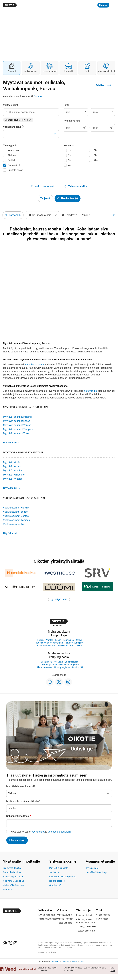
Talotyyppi (9, 145)
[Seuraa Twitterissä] (59, 682)
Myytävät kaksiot (12, 466)
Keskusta (58, 662)
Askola (79, 645)
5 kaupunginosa (44, 667)
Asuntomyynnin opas (13, 876)
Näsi (59, 664)
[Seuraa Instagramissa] (68, 682)
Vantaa (49, 640)
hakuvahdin (90, 390)
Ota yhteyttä (55, 885)
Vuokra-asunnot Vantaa (16, 515)
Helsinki (40, 640)
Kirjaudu (103, 5)
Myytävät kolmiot (12, 470)
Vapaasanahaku (12, 126)
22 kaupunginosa (62, 667)
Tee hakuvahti (92, 868)
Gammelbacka (72, 662)
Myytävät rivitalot (12, 478)
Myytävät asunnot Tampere (18, 429)
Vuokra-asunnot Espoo (15, 511)
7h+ (96, 160)
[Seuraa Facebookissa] (50, 682)
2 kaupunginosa (48, 664)
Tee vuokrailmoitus (12, 872)
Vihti (54, 645)
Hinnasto (7, 889)
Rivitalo (12, 155)
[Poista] (30, 120)
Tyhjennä (45, 198)
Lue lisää (112, 969)
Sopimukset (55, 872)
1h (69, 150)
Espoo (58, 640)
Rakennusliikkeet (57, 881)
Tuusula (39, 643)
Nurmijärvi (78, 643)
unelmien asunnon (34, 364)
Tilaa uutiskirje (17, 840)
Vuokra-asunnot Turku (15, 524)
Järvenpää (58, 643)
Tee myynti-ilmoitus (12, 868)
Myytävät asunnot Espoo (16, 420)
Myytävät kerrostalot (14, 474)
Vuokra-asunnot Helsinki (16, 507)
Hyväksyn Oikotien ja (41, 831)
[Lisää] (55, 134)
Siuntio (70, 645)
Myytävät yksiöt (11, 462)
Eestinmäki (77, 667)
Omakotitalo (14, 165)
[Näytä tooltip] (23, 127)
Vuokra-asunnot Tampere (16, 520)
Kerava (79, 640)
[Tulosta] (114, 215)
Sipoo (48, 643)
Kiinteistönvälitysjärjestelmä (62, 876)
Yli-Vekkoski (46, 662)
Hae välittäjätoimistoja (96, 872)
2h (69, 155)
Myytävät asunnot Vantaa (17, 425)
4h (69, 165)
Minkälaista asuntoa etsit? (20, 786)
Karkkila (61, 645)
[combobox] (31, 112)
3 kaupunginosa (71, 664)
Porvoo (38, 96)
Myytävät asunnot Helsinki (17, 416)
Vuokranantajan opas (13, 881)
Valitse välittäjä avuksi (13, 885)
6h (95, 155)
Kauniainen (68, 640)
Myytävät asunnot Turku (16, 433)
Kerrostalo (13, 150)
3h (69, 160)
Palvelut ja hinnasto (58, 868)
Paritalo (12, 160)
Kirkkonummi (43, 645)
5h (95, 150)
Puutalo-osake (15, 170)
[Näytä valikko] (113, 5)
